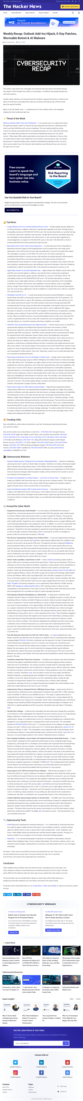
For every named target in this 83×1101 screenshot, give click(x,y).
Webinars (31, 1087)
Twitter (45, 886)
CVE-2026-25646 (61, 442)
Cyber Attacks (30, 13)
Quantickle (10, 839)
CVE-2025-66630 (37, 448)
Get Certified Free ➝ (13, 210)
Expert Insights (44, 13)
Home (5, 13)
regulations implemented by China (27, 586)
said (42, 534)
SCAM (9, 825)
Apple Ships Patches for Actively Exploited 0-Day (23, 270)
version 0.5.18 (68, 727)
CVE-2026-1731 (28, 440)
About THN (5, 1087)
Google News (37, 886)
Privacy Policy (32, 1092)
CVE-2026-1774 (20, 442)
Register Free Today (53, 930)
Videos (72, 999)
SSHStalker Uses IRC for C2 (16, 295)
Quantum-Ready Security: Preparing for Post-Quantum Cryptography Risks (32, 461)
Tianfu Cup (51, 560)
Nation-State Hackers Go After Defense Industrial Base (25, 387)
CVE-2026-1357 (14, 445)
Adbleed (68, 543)
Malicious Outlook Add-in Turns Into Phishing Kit (19, 123)
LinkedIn (53, 886)
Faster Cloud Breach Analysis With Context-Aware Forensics (27, 489)
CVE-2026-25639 (43, 442)
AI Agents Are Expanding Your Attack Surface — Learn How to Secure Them (33, 478)
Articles (78, 999)
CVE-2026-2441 (46, 432)
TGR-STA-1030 (25, 640)
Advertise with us (7, 1089)
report (55, 635)
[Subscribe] (66, 1043)
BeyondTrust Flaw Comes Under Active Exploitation (24, 246)
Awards (55, 13)
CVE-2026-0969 (51, 445)
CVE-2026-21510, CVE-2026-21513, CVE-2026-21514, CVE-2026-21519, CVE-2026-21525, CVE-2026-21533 (35, 437)
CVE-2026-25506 (21, 724)
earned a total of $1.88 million (62, 570)
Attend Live (13, 932)
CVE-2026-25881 (15, 448)
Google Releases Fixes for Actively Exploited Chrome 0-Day (27, 227)
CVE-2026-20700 (9, 434)
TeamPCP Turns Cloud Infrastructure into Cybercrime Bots (27, 325)
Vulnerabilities (16, 13)
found (35, 540)
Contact (4, 1092)
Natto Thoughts (12, 583)
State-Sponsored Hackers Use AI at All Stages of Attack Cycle (28, 357)
